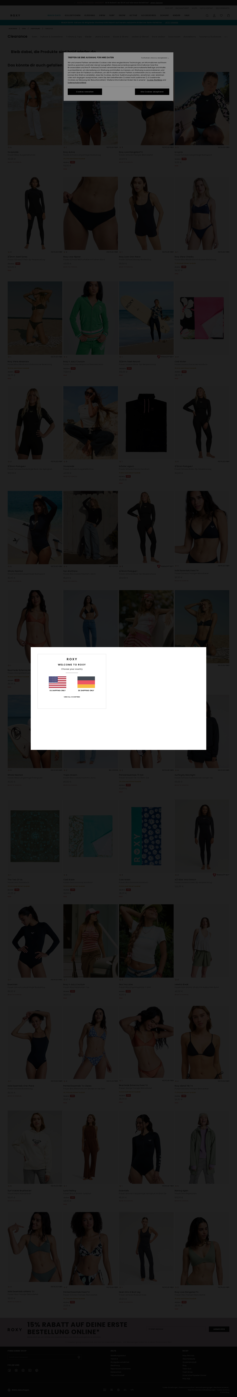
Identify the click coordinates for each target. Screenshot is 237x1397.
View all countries (72, 697)
